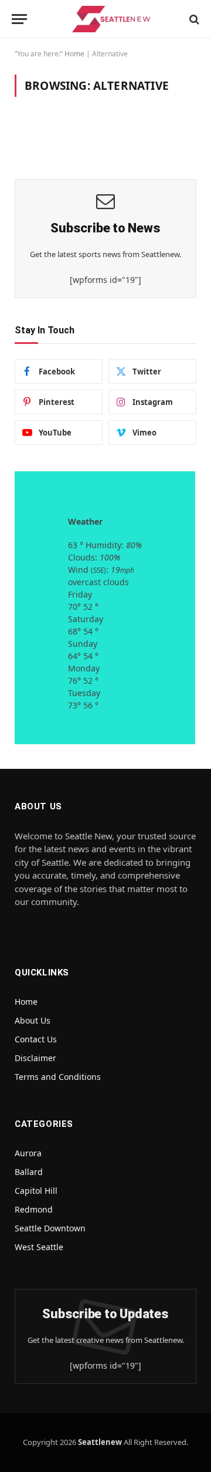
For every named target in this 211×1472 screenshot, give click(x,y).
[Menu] (19, 19)
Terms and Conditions (58, 1076)
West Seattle (39, 1246)
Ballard (29, 1171)
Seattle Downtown (50, 1228)
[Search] (193, 19)
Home (74, 54)
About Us (32, 1020)
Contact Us (36, 1039)
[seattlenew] (111, 19)
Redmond (34, 1209)
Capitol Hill (36, 1190)
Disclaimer (35, 1058)
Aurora (28, 1153)
